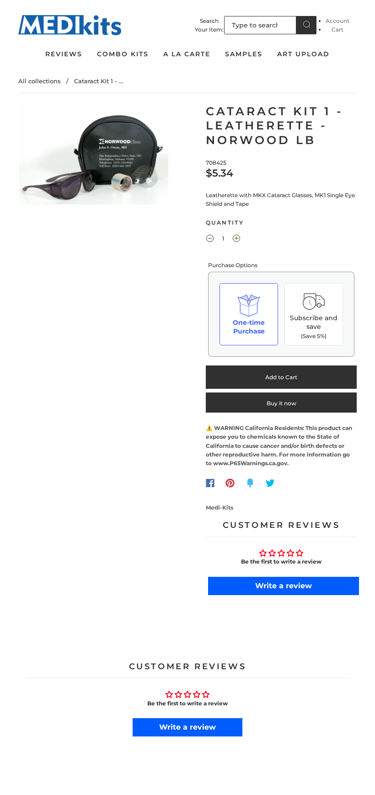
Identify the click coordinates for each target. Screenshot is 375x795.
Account (337, 20)
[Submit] (306, 24)
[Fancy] (250, 483)
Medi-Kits (219, 507)
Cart (337, 29)
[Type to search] (260, 25)
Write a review (283, 585)
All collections (39, 81)
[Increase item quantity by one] (236, 240)
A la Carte (186, 54)
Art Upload (303, 54)
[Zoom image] (94, 156)
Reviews (63, 54)
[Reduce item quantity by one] (210, 240)
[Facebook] (210, 483)
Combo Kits (123, 54)
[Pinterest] (230, 483)
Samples (243, 54)
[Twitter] (270, 483)
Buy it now (281, 403)
